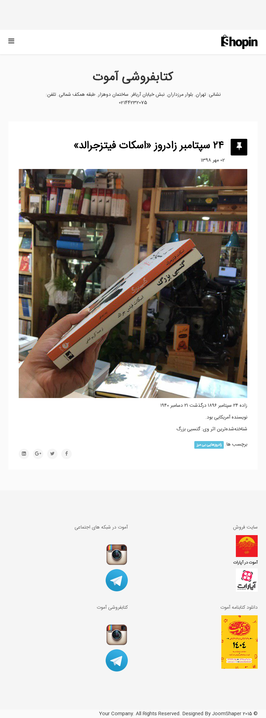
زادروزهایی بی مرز (209, 445)
